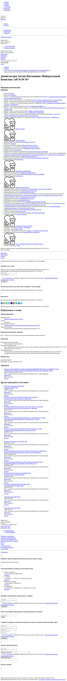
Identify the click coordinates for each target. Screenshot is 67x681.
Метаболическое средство (29, 190)
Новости (6, 5)
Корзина (6, 33)
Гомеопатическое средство (30, 145)
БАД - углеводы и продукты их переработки (45, 117)
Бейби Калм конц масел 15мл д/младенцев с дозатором (20, 408)
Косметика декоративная (28, 172)
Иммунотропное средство (29, 156)
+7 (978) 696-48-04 (9, 46)
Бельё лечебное (20, 129)
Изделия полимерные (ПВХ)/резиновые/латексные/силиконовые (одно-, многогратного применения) (34, 154)
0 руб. (2, 64)
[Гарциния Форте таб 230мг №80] (16, 484)
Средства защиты (21, 214)
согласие (9, 278)
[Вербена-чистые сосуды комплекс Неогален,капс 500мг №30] (25, 451)
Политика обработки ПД (8, 538)
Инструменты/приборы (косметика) (38, 158)
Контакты (7, 8)
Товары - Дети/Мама (24, 227)
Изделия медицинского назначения (37, 151)
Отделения (7, 7)
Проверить (4, 606)
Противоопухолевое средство (32, 209)
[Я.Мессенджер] (7, 303)
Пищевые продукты (24, 200)
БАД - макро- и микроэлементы (34, 111)
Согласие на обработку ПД (9, 539)
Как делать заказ (5, 526)
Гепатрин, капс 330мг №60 (12, 508)
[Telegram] (9, 303)
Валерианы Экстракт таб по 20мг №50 (15, 441)
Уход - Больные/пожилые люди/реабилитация (29, 244)
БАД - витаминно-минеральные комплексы (45, 101)
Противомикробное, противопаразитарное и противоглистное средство (32, 207)
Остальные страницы (7, 547)
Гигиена (13, 143)
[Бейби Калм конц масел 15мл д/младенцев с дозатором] (23, 406)
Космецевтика (18, 176)
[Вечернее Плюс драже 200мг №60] (17, 473)
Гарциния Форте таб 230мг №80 (13, 485)
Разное (12, 93)
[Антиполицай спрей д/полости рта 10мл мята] (20, 397)
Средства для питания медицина (35, 212)
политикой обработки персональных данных (52, 679)
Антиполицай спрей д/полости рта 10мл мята (17, 398)
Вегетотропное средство (28, 142)
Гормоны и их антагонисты (30, 147)
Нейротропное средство (27, 192)
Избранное (7, 31)
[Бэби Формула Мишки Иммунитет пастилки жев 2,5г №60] (24, 417)
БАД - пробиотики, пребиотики (34, 112)
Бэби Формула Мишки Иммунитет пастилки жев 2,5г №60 (21, 419)
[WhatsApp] (16, 303)
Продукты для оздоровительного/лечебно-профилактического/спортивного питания (34, 204)
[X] (11, 303)
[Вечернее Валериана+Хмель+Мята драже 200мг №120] (23, 462)
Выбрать (6, 575)
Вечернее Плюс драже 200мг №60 (14, 474)
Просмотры (7, 30)
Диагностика (17, 150)
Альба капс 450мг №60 (11, 387)
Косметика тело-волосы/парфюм (35, 174)
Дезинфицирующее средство (31, 148)
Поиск (6, 24)
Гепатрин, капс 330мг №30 (12, 497)
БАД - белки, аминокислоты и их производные (48, 100)
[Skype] (21, 303)
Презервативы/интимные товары (35, 201)
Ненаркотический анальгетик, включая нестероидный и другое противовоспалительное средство (33, 195)
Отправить (4, 281)
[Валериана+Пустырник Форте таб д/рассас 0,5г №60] (23, 429)
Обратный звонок (6, 37)
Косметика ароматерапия (23, 171)
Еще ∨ (3, 542)
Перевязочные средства (27, 198)
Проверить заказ (5, 528)
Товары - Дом (18, 229)
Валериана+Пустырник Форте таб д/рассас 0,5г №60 (20, 430)
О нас (2, 544)
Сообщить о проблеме (7, 536)
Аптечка (13, 95)
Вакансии (7, 10)
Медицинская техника (22, 187)
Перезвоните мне (5, 657)
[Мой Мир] (19, 303)
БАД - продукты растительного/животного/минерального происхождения (26, 70)
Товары (6, 3)
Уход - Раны (16, 245)
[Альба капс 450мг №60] (14, 386)
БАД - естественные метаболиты (35, 106)
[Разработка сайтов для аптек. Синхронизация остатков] (4, 549)
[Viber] (14, 303)
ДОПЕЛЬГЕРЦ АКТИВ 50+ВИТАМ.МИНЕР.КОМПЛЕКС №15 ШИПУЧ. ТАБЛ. (28, 370)
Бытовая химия (20, 140)
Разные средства (20, 211)
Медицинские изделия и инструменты (40, 189)
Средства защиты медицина (24, 226)
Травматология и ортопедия (31, 232)
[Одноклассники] (4, 303)
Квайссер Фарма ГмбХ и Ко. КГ (13, 319)
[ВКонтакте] (2, 303)
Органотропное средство (28, 197)
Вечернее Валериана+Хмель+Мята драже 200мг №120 (20, 463)
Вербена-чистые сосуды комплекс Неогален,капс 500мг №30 (22, 452)
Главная (6, 2)
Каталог (6, 25)
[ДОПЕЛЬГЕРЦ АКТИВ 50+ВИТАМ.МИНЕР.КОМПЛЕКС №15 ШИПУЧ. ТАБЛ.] (31, 369)
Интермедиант (19, 159)
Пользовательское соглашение (10, 541)
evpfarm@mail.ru (9, 530)
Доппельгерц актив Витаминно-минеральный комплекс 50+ (22, 325)
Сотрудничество (5, 546)
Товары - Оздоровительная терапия (37, 230)
